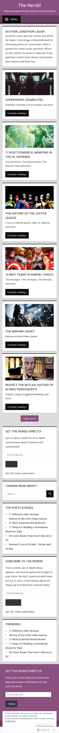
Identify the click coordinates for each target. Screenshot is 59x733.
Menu (14, 19)
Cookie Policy (10, 721)
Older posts (29, 418)
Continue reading (16, 113)
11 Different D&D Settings (24, 514)
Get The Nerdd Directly (23, 431)
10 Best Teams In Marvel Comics (29, 274)
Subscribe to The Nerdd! (24, 561)
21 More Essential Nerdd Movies (27, 522)
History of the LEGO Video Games (28, 518)
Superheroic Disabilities (24, 99)
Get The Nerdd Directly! (23, 671)
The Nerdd (29, 5)
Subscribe (13, 602)
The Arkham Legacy (20, 331)
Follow (11, 464)
